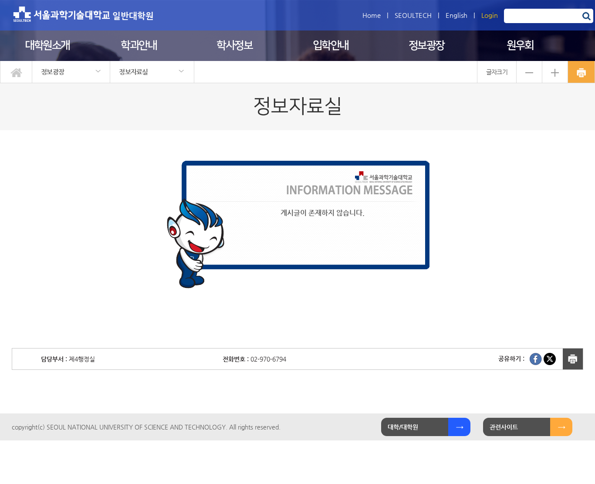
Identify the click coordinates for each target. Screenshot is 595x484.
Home (371, 15)
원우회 (520, 45)
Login (489, 15)
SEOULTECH (413, 15)
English (456, 15)
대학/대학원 (403, 426)
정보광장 (426, 45)
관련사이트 (504, 426)
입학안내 (330, 45)
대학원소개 (47, 45)
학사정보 (234, 45)
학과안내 (138, 45)
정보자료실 (133, 71)
